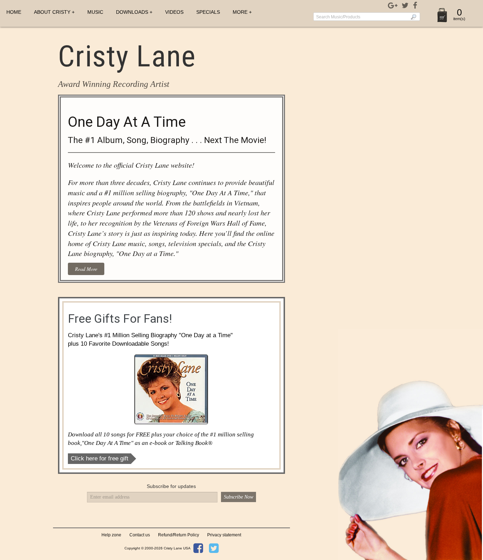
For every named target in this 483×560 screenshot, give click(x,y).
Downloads (132, 12)
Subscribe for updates (171, 486)
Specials (208, 12)
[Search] (413, 16)
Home (13, 12)
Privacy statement (224, 534)
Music (95, 12)
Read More (86, 269)
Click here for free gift (99, 458)
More (240, 12)
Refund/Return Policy (178, 534)
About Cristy (52, 12)
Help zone (111, 534)
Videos (174, 12)
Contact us (139, 534)
